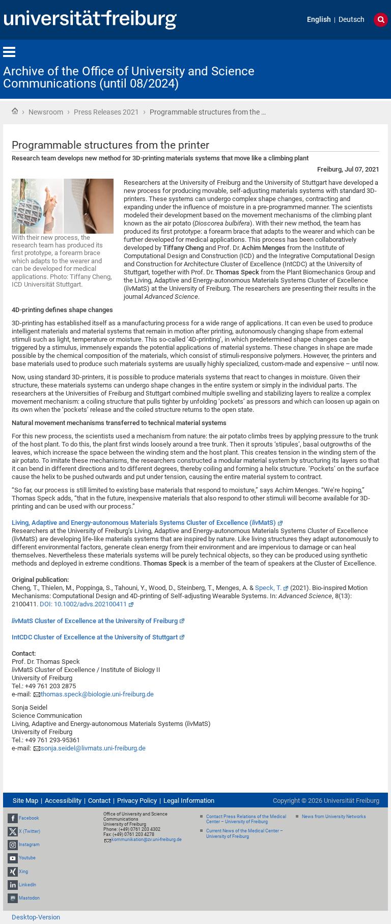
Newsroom (46, 112)
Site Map (25, 800)
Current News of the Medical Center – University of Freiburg (244, 833)
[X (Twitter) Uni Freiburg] (13, 831)
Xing (23, 871)
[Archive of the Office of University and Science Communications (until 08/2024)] (338, 68)
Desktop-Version (36, 917)
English (319, 19)
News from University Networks (334, 816)
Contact (99, 800)
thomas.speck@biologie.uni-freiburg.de (97, 694)
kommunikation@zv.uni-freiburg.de (146, 839)
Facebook (29, 818)
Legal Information (188, 800)
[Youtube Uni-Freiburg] (13, 857)
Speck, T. (268, 588)
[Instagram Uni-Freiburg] (13, 844)
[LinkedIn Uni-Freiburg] (13, 884)
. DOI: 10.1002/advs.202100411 (82, 604)
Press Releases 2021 (106, 112)
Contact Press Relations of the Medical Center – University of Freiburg (246, 819)
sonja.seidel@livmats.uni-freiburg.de (93, 748)
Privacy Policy (137, 800)
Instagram (29, 844)
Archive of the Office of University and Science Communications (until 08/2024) (129, 77)
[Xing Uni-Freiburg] (13, 871)
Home (15, 111)
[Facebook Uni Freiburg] (13, 818)
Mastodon (29, 898)
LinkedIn (27, 884)
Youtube (27, 857)
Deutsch (352, 19)
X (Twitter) (29, 831)
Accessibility (63, 800)
